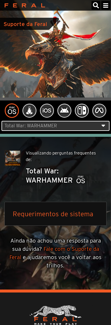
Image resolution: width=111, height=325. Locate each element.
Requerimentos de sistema (53, 214)
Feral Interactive (23, 5)
